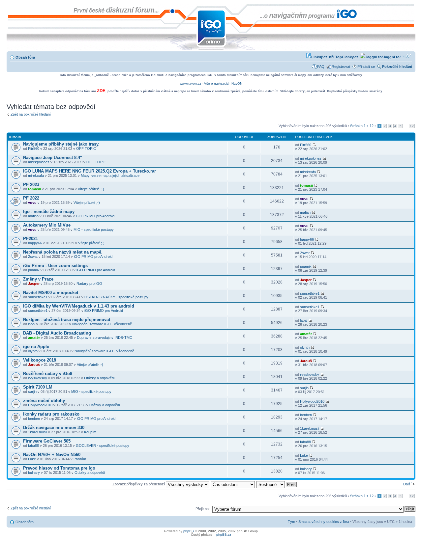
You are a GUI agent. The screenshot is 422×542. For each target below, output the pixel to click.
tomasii (34, 189)
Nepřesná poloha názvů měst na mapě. (63, 252)
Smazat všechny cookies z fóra (323, 522)
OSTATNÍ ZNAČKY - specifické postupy (116, 297)
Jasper (34, 283)
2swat (33, 256)
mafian (33, 216)
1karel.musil (37, 432)
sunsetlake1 (37, 297)
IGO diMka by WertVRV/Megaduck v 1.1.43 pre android (78, 306)
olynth (33, 351)
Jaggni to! (392, 57)
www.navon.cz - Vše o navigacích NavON (211, 83)
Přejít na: (203, 509)
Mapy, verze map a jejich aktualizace (110, 175)
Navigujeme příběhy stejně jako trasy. (61, 144)
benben (34, 418)
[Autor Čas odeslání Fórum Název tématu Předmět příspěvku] (233, 484)
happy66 (35, 243)
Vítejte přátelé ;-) (91, 189)
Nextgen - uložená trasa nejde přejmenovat (66, 319)
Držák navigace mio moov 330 (53, 427)
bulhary (34, 472)
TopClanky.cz (346, 57)
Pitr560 (33, 148)
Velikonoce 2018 (39, 360)
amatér (34, 337)
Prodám (80, 459)
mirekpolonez (38, 162)
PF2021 (30, 238)
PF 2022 (31, 198)
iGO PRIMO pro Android (95, 216)
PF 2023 (31, 184)
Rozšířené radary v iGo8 (47, 373)
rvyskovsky (37, 378)
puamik (34, 270)
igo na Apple (36, 346)
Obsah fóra (25, 57)
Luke (32, 459)
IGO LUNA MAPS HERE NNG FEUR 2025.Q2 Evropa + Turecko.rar (89, 171)
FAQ (320, 66)
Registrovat (341, 66)
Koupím (90, 432)
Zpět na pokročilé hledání (31, 114)
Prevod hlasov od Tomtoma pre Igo (59, 468)
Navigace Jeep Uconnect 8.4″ (52, 157)
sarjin (32, 391)
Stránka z (362, 126)
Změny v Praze (38, 279)
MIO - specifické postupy (94, 229)
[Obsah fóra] (12, 7)
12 (412, 126)
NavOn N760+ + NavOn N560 (51, 454)
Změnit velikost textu (407, 56)
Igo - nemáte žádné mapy (49, 211)
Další (407, 484)
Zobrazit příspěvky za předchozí (139, 484)
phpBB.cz (223, 534)
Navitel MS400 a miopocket (50, 292)
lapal (31, 324)
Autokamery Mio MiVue (47, 225)
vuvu (32, 202)
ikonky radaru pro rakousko (51, 414)
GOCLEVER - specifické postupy (102, 445)
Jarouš (34, 364)
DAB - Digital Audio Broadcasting (57, 333)
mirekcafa (36, 175)
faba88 (33, 445)
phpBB (188, 531)
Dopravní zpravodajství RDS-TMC (104, 337)
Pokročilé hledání (397, 66)
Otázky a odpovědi (99, 378)
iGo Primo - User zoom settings (55, 265)
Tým (291, 522)
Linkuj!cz (319, 57)
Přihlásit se (366, 66)
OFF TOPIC (86, 148)
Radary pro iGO (89, 283)
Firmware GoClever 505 (47, 441)
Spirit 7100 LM (37, 387)
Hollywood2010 (40, 405)
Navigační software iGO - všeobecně (102, 324)
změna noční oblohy (44, 400)
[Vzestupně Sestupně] (276, 484)
